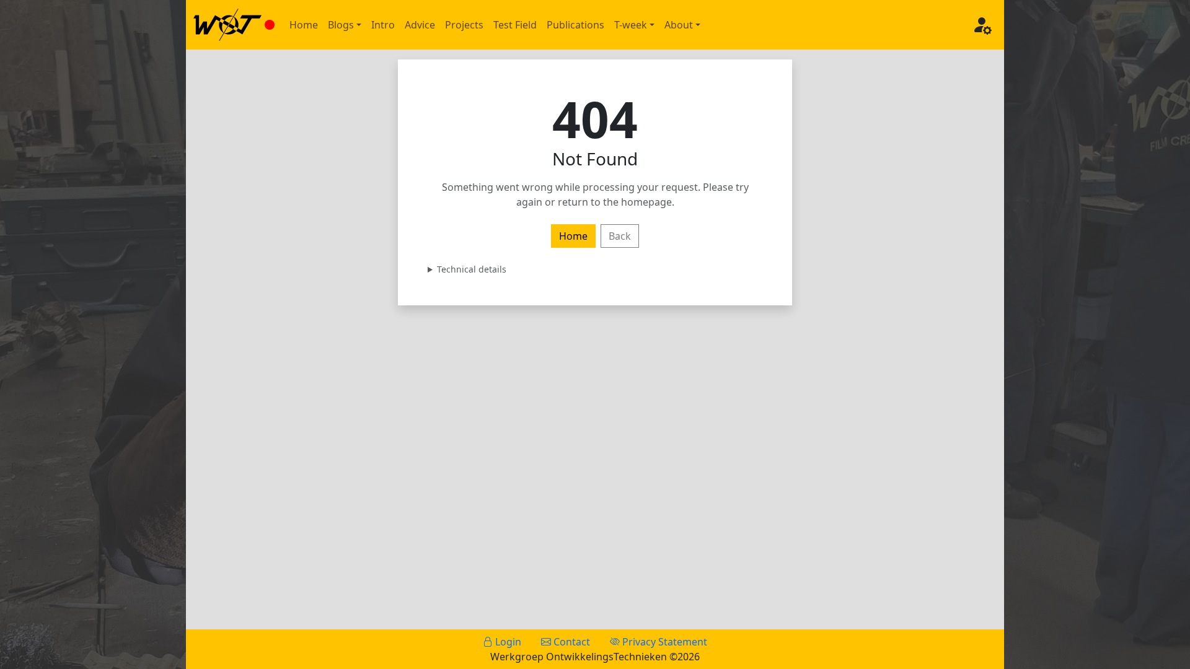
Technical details (471, 269)
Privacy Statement (663, 642)
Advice (420, 25)
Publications (575, 25)
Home (303, 25)
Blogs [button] (341, 25)
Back (620, 236)
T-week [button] (630, 25)
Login (507, 642)
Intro (383, 25)
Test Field (515, 25)
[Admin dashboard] (982, 25)
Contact (570, 642)
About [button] (678, 25)
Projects (464, 25)
